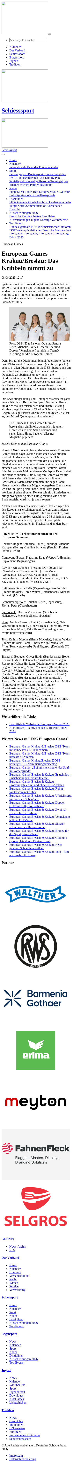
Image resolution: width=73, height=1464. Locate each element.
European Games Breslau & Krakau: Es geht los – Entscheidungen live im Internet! (40, 776)
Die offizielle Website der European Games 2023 (39, 724)
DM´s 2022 (31, 234)
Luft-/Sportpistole (20, 195)
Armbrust (43, 202)
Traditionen (16, 1424)
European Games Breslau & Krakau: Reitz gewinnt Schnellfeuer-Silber (35, 846)
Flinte (13, 202)
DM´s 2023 (46, 234)
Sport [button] (12, 170)
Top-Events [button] (16, 223)
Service (13, 1286)
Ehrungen (15, 1431)
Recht (13, 1279)
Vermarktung (17, 1289)
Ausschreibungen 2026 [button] (23, 212)
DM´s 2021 (16, 234)
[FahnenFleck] (36, 1179)
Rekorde (44, 181)
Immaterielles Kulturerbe (24, 1435)
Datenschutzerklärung (22, 1459)
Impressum (16, 1455)
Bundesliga (32, 181)
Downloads (16, 1395)
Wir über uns (17, 1385)
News (13, 1265)
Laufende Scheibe (60, 202)
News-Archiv (17, 1246)
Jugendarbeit (17, 1392)
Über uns (15, 1272)
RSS (12, 1250)
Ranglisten (48, 216)
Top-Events (16, 1326)
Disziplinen (16, 1319)
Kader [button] (13, 188)
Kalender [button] (15, 163)
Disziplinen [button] (16, 198)
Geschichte (16, 1421)
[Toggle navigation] (49, 34)
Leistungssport (18, 174)
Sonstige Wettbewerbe (54, 219)
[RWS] (36, 970)
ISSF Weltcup (18, 230)
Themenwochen (19, 184)
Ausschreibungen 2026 (23, 1322)
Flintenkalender (48, 167)
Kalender (15, 1268)
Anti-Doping (47, 177)
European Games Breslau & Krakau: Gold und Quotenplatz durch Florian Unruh (38, 839)
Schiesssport (18, 110)
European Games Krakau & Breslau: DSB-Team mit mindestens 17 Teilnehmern (39, 748)
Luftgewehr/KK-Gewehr (54, 191)
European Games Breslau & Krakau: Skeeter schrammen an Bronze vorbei (36, 825)
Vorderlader (54, 205)
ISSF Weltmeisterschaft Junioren (51, 227)
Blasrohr (14, 209)
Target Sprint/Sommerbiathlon (28, 205)
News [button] (13, 160)
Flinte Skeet (17, 191)
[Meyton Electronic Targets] (36, 1127)
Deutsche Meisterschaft (56, 230)
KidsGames (34, 230)
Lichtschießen (17, 1402)
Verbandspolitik (19, 1275)
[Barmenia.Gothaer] (36, 1023)
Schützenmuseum (20, 1438)
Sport (12, 1312)
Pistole (32, 202)
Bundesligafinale (20, 227)
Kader (13, 1315)
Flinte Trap (32, 191)
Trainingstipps (59, 181)
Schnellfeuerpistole (43, 195)
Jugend (35, 219)
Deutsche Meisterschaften (25, 216)
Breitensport (36, 174)
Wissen (13, 1282)
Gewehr (22, 202)
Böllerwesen (17, 1428)
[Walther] (36, 918)
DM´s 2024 (61, 234)
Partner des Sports (41, 184)
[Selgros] (36, 1231)
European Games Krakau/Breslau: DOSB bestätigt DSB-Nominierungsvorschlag (35, 762)
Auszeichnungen (20, 219)
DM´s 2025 (16, 237)
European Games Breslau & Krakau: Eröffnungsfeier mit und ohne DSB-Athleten (36, 783)
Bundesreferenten (27, 177)
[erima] (36, 1075)
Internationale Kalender (24, 167)
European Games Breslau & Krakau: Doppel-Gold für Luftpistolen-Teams (37, 804)
